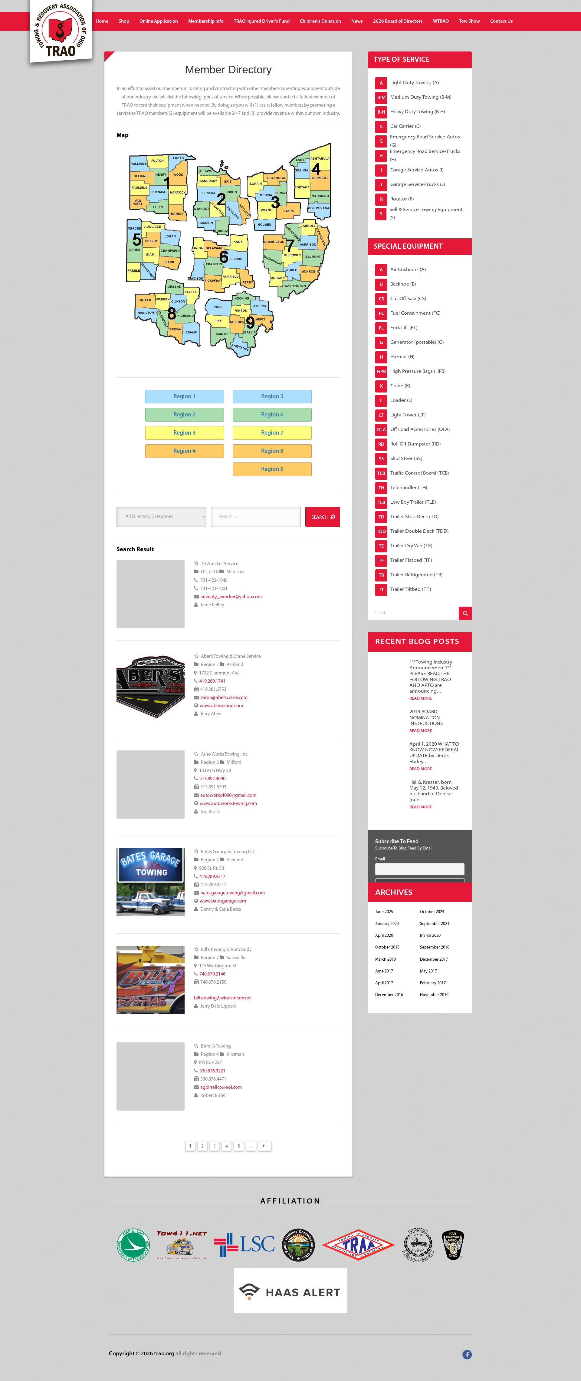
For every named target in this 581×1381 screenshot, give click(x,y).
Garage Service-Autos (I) (412, 170)
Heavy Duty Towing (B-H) (411, 112)
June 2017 (384, 971)
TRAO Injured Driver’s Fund (262, 21)
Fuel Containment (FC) (410, 313)
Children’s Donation (320, 21)
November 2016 (434, 995)
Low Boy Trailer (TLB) (407, 502)
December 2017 (434, 959)
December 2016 (389, 995)
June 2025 (384, 912)
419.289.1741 (212, 681)
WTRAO (441, 21)
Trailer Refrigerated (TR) (411, 575)
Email (380, 859)
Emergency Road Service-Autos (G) (419, 141)
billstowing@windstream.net (223, 998)
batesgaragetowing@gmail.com (232, 893)
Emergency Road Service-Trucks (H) (420, 156)
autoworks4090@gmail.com (228, 795)
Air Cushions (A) (403, 270)
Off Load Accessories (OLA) (413, 429)
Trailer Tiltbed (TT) (405, 589)
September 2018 (434, 947)
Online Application (159, 21)
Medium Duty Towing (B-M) (414, 97)
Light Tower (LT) (402, 415)
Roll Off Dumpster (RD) (409, 444)
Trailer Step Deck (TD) (409, 517)
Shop (124, 21)
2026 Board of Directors (398, 21)
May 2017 (428, 971)
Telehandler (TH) (403, 488)
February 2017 (433, 983)
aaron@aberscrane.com (224, 697)
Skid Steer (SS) (400, 459)
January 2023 (387, 924)
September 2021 (434, 924)
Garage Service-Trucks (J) (412, 184)
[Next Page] (264, 1146)
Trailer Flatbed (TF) (405, 560)
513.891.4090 (212, 779)
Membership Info (206, 21)
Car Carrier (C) (400, 126)
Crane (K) (395, 386)
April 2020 (384, 935)
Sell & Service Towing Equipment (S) (421, 214)
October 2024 (432, 912)
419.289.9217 (212, 876)
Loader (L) (396, 400)
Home (102, 21)
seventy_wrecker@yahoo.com (231, 596)
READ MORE (420, 698)
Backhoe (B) (398, 284)
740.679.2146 (212, 974)
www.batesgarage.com (223, 901)
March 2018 (385, 959)
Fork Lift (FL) (398, 328)
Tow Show (469, 21)
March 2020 (430, 935)
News (357, 21)
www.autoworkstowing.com (228, 803)
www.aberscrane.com (221, 706)
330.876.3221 (212, 1071)
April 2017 (384, 983)
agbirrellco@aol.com (221, 1087)
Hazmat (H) (397, 357)
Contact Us (501, 21)
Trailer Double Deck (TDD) (413, 531)
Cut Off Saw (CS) (403, 299)
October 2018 (387, 947)
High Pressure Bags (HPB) (411, 371)
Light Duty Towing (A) (409, 83)
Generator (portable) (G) (412, 342)
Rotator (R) (397, 199)
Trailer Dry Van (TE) (405, 546)
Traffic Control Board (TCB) (413, 473)
